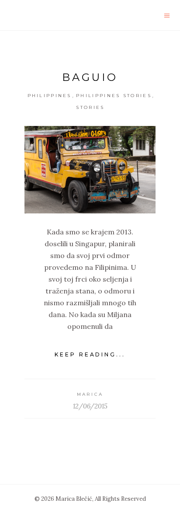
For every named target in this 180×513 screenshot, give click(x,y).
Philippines (50, 95)
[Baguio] (90, 169)
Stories (90, 107)
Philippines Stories (114, 95)
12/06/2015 (90, 406)
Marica (90, 394)
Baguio (90, 77)
